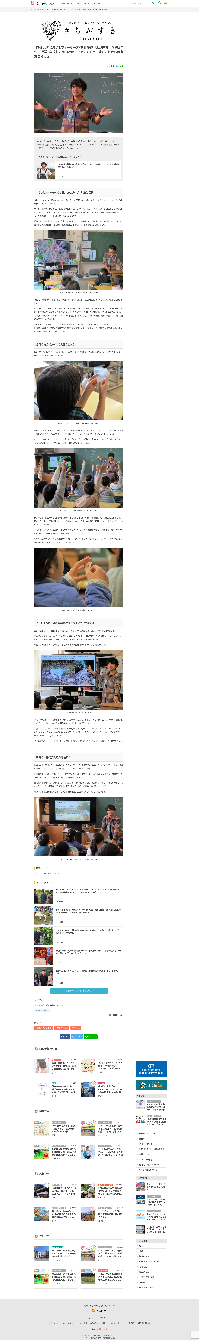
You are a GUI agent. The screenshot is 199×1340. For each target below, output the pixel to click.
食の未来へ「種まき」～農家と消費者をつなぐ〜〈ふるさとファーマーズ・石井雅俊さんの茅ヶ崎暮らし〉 (88, 165)
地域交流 (76, 1028)
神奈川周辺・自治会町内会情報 (151, 1149)
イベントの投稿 (82, 1323)
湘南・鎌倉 (143, 1267)
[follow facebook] (100, 1329)
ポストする (78, 1037)
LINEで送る (92, 1037)
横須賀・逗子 (144, 1272)
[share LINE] (121, 66)
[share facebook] (112, 66)
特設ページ (143, 1139)
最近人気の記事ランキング (149, 1165)
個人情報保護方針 (144, 1323)
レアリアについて (54, 1323)
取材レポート (144, 1154)
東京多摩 (142, 1282)
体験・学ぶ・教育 (62, 1028)
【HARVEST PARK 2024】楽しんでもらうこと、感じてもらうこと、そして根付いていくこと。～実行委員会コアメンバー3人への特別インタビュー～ (88, 891)
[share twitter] (117, 66)
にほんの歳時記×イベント (149, 1159)
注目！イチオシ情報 (146, 1144)
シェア (66, 1037)
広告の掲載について (118, 1323)
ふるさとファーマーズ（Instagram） (48, 873)
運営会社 (105, 1323)
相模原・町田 (144, 1256)
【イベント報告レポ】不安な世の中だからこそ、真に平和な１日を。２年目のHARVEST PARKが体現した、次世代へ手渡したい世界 (88, 911)
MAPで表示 (41, 1010)
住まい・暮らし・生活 (44, 1028)
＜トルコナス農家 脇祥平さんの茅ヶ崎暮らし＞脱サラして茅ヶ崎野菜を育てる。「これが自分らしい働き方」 (88, 931)
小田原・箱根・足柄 (146, 1277)
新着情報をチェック (147, 1133)
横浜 (141, 1246)
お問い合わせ (94, 1323)
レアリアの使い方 (68, 1323)
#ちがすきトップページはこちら (78, 991)
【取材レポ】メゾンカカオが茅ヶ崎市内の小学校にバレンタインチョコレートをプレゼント (88, 972)
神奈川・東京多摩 (146, 1287)
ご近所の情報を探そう (148, 1170)
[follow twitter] (104, 1329)
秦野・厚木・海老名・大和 (149, 1261)
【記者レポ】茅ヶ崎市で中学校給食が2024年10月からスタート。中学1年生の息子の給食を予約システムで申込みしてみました (88, 952)
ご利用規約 (131, 1323)
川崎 (141, 1251)
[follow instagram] (107, 1329)
